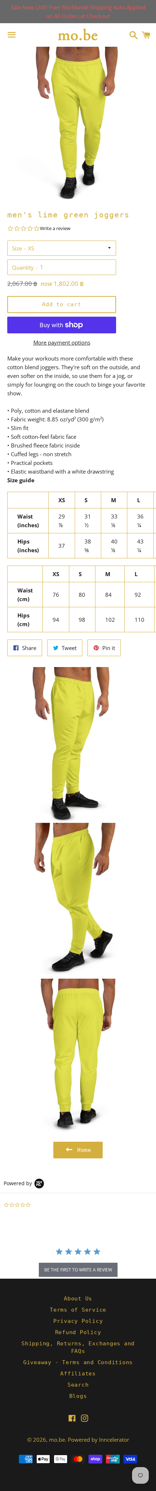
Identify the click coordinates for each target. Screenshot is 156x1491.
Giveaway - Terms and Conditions (78, 1362)
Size (17, 248)
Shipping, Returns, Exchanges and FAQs (78, 1347)
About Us (78, 1298)
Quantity (23, 267)
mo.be (57, 1439)
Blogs (78, 1396)
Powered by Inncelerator (98, 1439)
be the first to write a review (78, 1270)
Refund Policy (78, 1332)
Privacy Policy (78, 1321)
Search (78, 1385)
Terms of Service (78, 1310)
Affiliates (78, 1373)
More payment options (61, 342)
